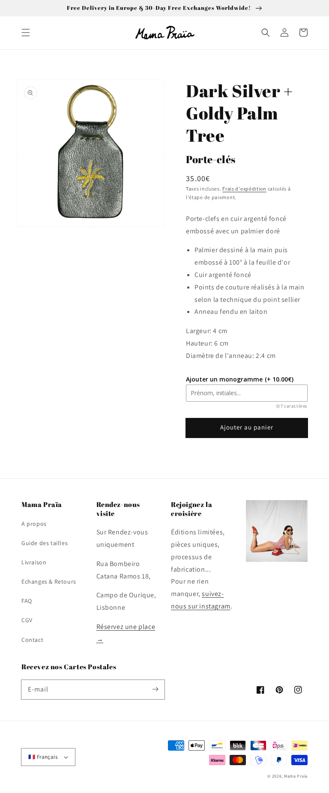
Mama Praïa (296, 776)
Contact (32, 640)
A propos (34, 524)
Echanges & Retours (48, 581)
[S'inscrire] (155, 689)
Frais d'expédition (244, 188)
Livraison (33, 562)
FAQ (26, 601)
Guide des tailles (44, 543)
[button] (25, 32)
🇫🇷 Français (42, 756)
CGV (27, 620)
